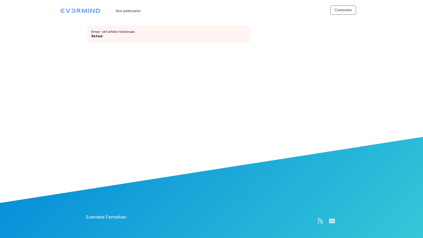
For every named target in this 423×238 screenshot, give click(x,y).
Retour (97, 36)
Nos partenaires (128, 11)
